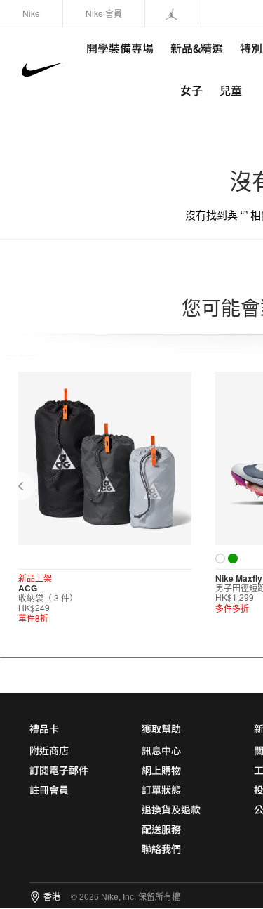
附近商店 (49, 750)
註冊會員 (49, 790)
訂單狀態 (161, 790)
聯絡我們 (161, 849)
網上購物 (161, 770)
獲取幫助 (161, 728)
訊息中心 (161, 750)
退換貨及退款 (171, 809)
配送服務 (161, 829)
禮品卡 (44, 728)
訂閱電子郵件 (58, 770)
